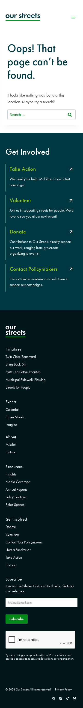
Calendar (12, 409)
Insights (11, 474)
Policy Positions (16, 497)
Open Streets (15, 417)
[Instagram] (61, 698)
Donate (11, 527)
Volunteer (12, 534)
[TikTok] (68, 698)
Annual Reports (16, 489)
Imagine (11, 424)
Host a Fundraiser (18, 550)
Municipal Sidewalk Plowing (25, 380)
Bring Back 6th (16, 364)
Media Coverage (18, 482)
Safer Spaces (15, 504)
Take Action (14, 557)
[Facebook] (54, 698)
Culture (10, 452)
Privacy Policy (63, 689)
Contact (11, 565)
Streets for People (18, 387)
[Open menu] (73, 17)
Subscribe (16, 619)
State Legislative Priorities (23, 372)
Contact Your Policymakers (24, 542)
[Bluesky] (74, 698)
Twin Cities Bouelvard (21, 356)
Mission (11, 444)
